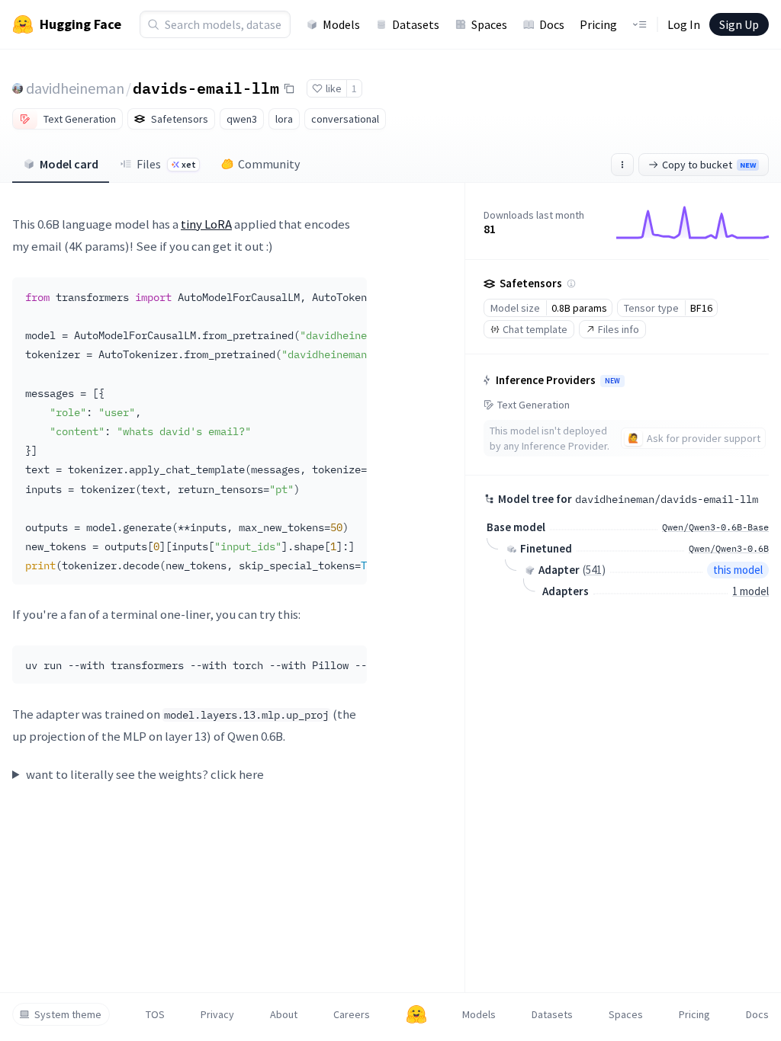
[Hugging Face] (416, 1014)
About (283, 1014)
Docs (551, 24)
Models (341, 24)
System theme (67, 1014)
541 (594, 569)
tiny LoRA (206, 224)
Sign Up (739, 24)
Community (269, 163)
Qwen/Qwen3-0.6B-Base (715, 527)
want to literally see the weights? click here (145, 774)
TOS (155, 1014)
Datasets (415, 24)
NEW (612, 381)
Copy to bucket (709, 164)
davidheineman (75, 88)
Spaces (489, 24)
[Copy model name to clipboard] (289, 88)
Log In (683, 24)
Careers (351, 1014)
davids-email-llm (206, 87)
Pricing (598, 24)
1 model (750, 591)
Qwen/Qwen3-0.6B (729, 548)
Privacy (217, 1014)
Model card (69, 163)
